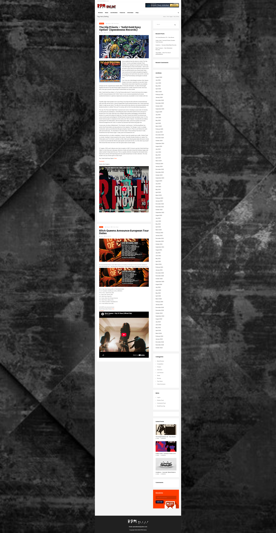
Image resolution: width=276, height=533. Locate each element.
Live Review (160, 372)
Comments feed (161, 403)
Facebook (101, 161)
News (106, 12)
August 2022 (159, 215)
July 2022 (158, 218)
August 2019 (159, 319)
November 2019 (160, 310)
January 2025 (159, 132)
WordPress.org (161, 406)
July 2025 (158, 114)
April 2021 (158, 261)
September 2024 (160, 143)
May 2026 (158, 86)
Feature (159, 366)
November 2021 (160, 241)
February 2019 (159, 336)
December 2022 (160, 203)
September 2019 (160, 316)
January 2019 (159, 339)
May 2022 (158, 224)
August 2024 (159, 146)
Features (122, 12)
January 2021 (159, 270)
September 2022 (160, 212)
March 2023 (159, 195)
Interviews (130, 12)
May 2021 (158, 258)
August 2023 (159, 180)
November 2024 (160, 137)
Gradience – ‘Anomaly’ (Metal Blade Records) (166, 45)
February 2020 (159, 301)
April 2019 (158, 330)
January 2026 (159, 97)
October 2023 (159, 175)
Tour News (160, 381)
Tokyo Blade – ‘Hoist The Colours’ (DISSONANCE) (163, 53)
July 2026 (158, 80)
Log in (158, 397)
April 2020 (158, 296)
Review (101, 23)
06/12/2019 (108, 236)
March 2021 (159, 264)
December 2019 (160, 307)
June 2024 (158, 152)
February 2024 (159, 163)
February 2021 (159, 267)
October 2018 (159, 347)
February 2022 (159, 232)
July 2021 (158, 252)
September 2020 (160, 281)
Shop (137, 12)
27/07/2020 (108, 32)
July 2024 (158, 149)
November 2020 (160, 275)
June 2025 (158, 117)
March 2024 (159, 160)
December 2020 (160, 273)
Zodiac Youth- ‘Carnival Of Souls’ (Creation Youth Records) (165, 41)
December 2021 (160, 238)
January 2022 (159, 235)
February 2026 (159, 94)
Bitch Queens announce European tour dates (124, 232)
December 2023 (160, 169)
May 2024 (158, 155)
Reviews (100, 12)
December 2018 (160, 342)
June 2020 (158, 290)
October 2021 (159, 244)
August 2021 (159, 250)
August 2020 (159, 284)
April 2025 (158, 123)
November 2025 (160, 103)
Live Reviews (114, 12)
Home (164, 16)
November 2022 (160, 206)
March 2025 (159, 126)
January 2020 (159, 304)
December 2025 (160, 100)
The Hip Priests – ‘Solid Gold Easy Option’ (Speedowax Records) (120, 28)
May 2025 (158, 120)
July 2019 (158, 321)
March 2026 (159, 91)
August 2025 (159, 111)
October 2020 (159, 278)
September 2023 (160, 178)
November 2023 (160, 172)
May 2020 (158, 293)
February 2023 (159, 198)
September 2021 (160, 247)
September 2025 (160, 109)
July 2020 (158, 287)
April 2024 (158, 157)
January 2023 (159, 201)
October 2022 (159, 209)
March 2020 (159, 298)
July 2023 (158, 183)
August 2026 (159, 77)
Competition (160, 364)
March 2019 (159, 333)
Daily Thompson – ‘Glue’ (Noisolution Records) (164, 48)
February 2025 (159, 129)
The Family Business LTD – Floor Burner (165, 37)
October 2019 (159, 313)
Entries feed (160, 400)
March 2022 (159, 229)
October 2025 (159, 106)
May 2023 (158, 189)
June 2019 (158, 324)
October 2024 (159, 140)
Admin (101, 32)
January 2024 (159, 166)
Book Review (160, 361)
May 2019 (158, 327)
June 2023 (158, 186)
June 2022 (158, 221)
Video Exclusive (161, 384)
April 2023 (158, 192)
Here (115, 158)
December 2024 (160, 134)
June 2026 (158, 83)
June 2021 (158, 255)
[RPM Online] (106, 6)
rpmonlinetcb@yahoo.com (103, 1)
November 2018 (160, 344)
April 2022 (158, 227)
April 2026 (158, 88)
